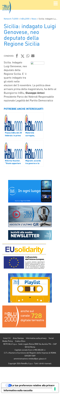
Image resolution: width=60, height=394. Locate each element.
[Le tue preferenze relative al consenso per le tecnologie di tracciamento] (55, 389)
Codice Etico (20, 341)
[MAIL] (32, 56)
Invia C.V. (7, 338)
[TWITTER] (22, 56)
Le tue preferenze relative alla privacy (32, 385)
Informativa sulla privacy (36, 338)
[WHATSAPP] (27, 56)
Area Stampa (18, 338)
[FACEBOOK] (17, 56)
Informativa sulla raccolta (18, 390)
